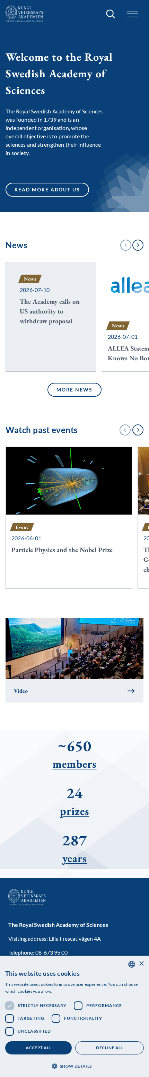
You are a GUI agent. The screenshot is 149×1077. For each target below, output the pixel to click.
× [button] (141, 963)
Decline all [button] (109, 1047)
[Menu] (132, 14)
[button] (74, 1065)
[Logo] (25, 14)
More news (74, 391)
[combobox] (131, 964)
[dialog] (74, 1016)
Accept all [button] (38, 1047)
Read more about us (47, 191)
